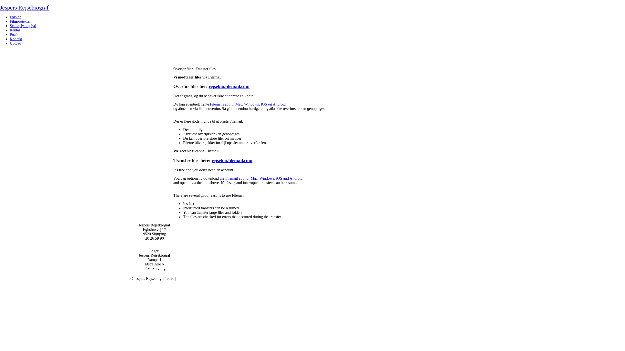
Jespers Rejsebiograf (24, 7)
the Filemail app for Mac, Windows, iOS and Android (261, 178)
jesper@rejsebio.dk (154, 243)
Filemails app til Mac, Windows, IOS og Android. (248, 104)
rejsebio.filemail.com (229, 86)
